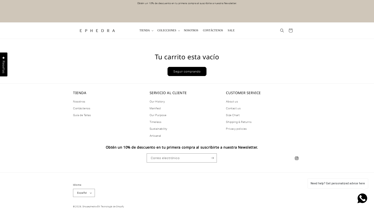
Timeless (155, 121)
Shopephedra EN (91, 206)
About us (232, 101)
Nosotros (79, 101)
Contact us (233, 108)
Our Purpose (158, 115)
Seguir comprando (187, 71)
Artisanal (155, 135)
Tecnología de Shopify (112, 206)
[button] (146, 30)
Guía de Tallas (82, 115)
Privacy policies (236, 128)
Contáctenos (81, 108)
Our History (157, 101)
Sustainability (158, 128)
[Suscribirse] (212, 158)
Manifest (155, 108)
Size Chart (233, 115)
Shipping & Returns (238, 121)
